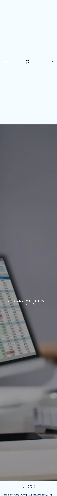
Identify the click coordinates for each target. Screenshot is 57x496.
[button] (6, 62)
